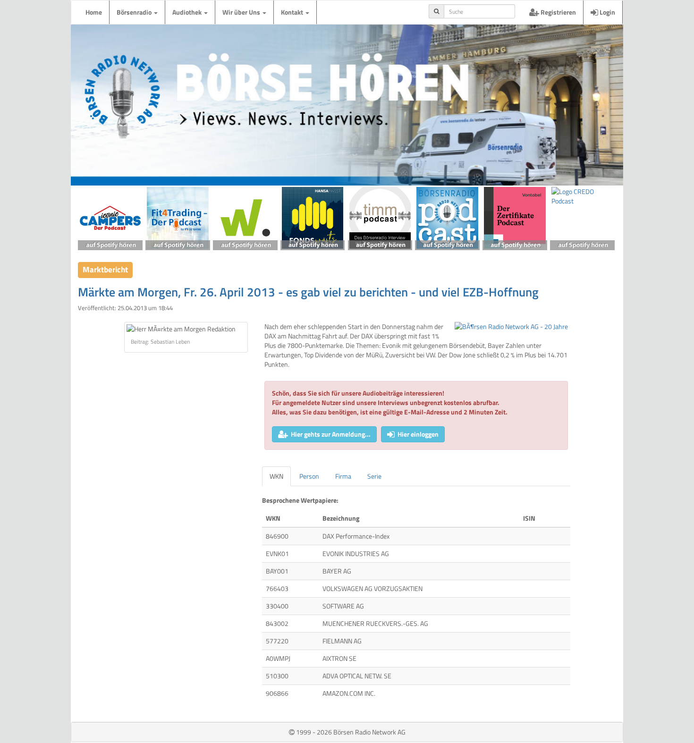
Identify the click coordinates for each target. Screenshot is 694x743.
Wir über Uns (242, 12)
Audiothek (187, 12)
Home (93, 12)
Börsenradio (135, 12)
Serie (374, 476)
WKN (276, 476)
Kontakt (293, 12)
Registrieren (557, 12)
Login (606, 12)
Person (309, 476)
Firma (343, 476)
